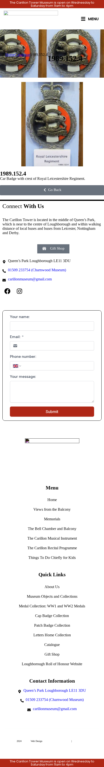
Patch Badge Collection (52, 625)
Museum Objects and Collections (52, 596)
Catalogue (52, 645)
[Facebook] (7, 291)
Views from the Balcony (52, 509)
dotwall (26, 741)
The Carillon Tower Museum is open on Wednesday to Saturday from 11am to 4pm (52, 4)
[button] (52, 190)
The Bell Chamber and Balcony (52, 529)
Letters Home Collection (52, 635)
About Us (52, 587)
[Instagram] (19, 291)
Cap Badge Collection (52, 616)
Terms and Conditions (59, 741)
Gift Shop (52, 654)
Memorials (52, 519)
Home (52, 500)
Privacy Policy (80, 741)
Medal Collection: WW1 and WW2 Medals (52, 606)
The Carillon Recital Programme (52, 548)
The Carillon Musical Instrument (52, 538)
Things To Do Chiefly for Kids (52, 558)
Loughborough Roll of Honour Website (52, 664)
